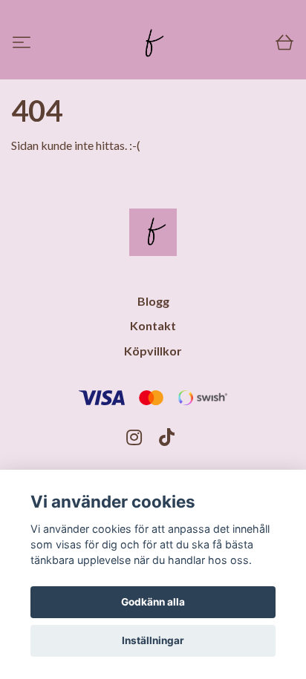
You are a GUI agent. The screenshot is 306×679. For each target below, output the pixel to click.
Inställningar (153, 640)
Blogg (153, 301)
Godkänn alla (153, 602)
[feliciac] (151, 43)
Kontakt (153, 325)
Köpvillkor (153, 351)
